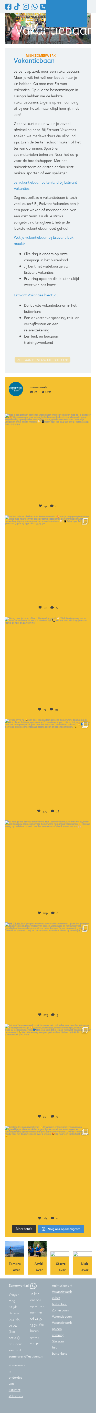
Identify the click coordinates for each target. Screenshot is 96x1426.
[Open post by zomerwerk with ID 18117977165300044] (48, 660)
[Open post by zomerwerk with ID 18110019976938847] (48, 1067)
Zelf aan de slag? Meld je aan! (42, 360)
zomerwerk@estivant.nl (26, 1356)
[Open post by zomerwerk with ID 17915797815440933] (48, 457)
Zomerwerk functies (45, 42)
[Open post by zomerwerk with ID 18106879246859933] (48, 1169)
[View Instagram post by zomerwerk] (86, 494)
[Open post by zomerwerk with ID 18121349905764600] (48, 762)
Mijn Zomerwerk (41, 55)
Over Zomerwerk (41, 29)
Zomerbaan (60, 1310)
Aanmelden (36, 16)
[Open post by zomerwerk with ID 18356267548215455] (48, 863)
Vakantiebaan (62, 1316)
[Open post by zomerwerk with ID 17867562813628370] (48, 965)
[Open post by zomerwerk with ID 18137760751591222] (48, 558)
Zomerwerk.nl (19, 1285)
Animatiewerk (62, 1285)
